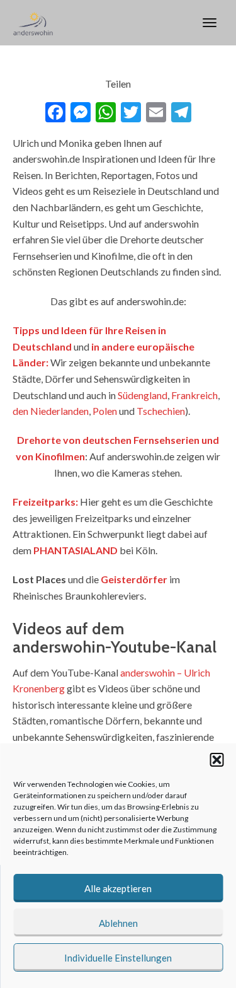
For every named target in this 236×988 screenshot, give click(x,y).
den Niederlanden (51, 411)
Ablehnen (118, 923)
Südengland (142, 395)
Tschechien (161, 411)
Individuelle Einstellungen (118, 957)
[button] (216, 759)
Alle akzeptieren (118, 888)
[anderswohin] (33, 22)
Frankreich (194, 395)
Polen (105, 411)
